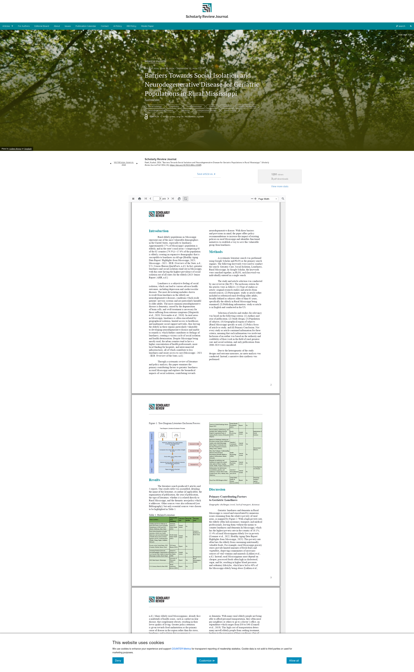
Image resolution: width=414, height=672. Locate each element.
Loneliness (174, 106)
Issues (68, 26)
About (57, 26)
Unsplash (28, 149)
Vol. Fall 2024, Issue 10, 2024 (159, 68)
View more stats (279, 186)
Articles (6, 26)
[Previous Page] (150, 198)
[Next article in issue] (137, 163)
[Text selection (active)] (185, 198)
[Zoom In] (255, 199)
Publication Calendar (86, 26)
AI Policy (117, 26)
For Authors (24, 26)
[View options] (133, 198)
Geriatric (227, 106)
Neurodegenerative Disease (160, 110)
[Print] (139, 198)
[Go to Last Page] (173, 198)
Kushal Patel (152, 99)
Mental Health (155, 61)
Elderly (212, 106)
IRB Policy (131, 26)
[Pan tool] (179, 198)
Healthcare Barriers (247, 106)
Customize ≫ (208, 660)
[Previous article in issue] (110, 163)
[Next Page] (168, 198)
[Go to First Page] (146, 198)
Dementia (185, 110)
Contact (105, 26)
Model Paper (147, 26)
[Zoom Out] (252, 199)
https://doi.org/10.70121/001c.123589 (183, 117)
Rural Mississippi (194, 106)
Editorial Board (41, 26)
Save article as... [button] (206, 174)
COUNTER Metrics (181, 648)
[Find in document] (283, 198)
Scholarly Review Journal (160, 159)
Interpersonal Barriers (207, 110)
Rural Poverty (230, 110)
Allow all (295, 660)
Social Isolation (155, 106)
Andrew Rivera (15, 149)
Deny (119, 660)
